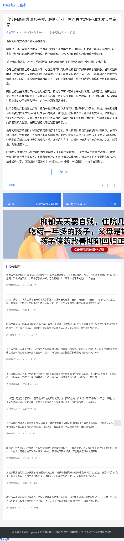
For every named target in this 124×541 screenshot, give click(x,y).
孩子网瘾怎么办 (58, 32)
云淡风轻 (10, 32)
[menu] (119, 5)
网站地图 (4, 539)
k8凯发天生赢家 (14, 5)
